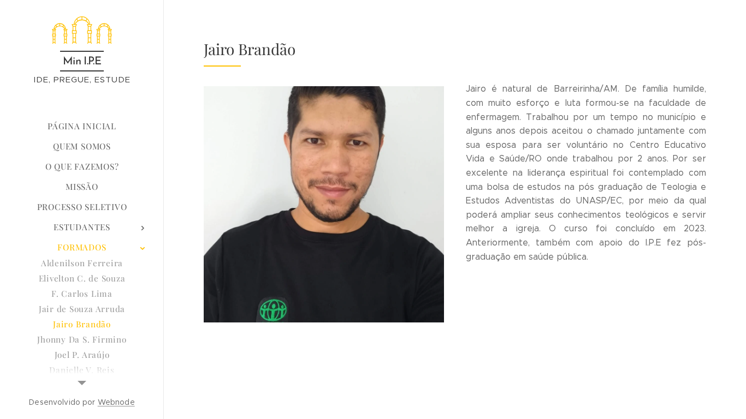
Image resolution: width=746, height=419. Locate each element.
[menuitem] (82, 126)
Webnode (116, 402)
